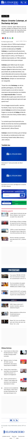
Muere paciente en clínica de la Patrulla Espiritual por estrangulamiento (18, 314)
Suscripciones (21, 436)
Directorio (14, 436)
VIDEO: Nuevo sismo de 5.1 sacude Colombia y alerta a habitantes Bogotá (17, 306)
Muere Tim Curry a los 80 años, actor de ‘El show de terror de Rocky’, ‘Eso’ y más (17, 322)
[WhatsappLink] (14, 202)
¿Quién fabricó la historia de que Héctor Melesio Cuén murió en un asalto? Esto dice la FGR (18, 215)
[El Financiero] (9, 2)
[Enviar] (22, 195)
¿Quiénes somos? (6, 436)
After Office (5, 16)
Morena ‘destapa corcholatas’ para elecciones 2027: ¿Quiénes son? (18, 239)
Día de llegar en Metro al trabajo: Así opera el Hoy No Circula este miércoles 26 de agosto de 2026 (18, 223)
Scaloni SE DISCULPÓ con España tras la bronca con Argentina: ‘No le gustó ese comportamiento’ (18, 293)
